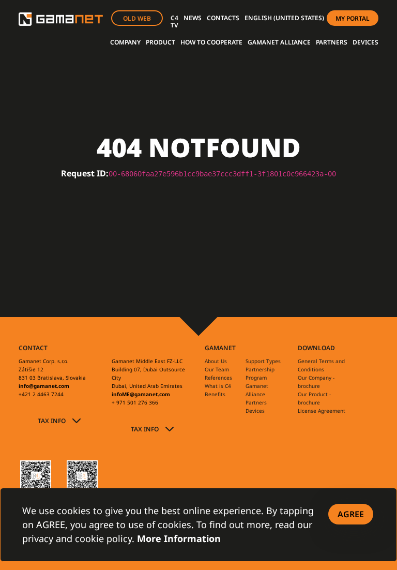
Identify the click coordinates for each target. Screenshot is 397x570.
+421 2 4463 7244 (41, 394)
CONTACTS (223, 17)
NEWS (193, 17)
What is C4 (218, 385)
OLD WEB (137, 18)
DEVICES (365, 42)
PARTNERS (331, 42)
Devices (255, 410)
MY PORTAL (352, 18)
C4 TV (174, 21)
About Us (216, 361)
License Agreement (321, 410)
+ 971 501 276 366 (135, 402)
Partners (256, 402)
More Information (179, 538)
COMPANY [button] (125, 42)
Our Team (217, 369)
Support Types (263, 361)
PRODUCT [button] (160, 42)
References (218, 377)
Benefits (215, 394)
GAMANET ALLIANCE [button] (279, 42)
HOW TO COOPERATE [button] (211, 42)
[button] (284, 18)
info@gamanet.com (44, 385)
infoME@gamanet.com (141, 394)
